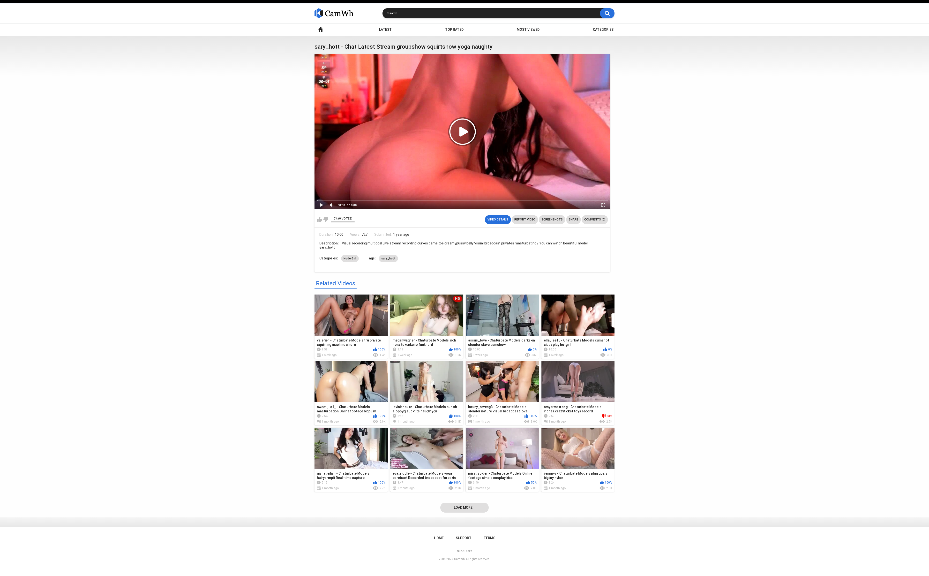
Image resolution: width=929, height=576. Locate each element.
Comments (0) (594, 219)
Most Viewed (528, 29)
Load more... (464, 507)
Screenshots (552, 219)
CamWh (459, 559)
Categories (603, 29)
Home (321, 29)
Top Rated (454, 29)
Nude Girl (350, 258)
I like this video (319, 219)
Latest (385, 29)
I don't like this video (325, 219)
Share (573, 219)
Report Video (524, 219)
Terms (489, 538)
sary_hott (388, 258)
